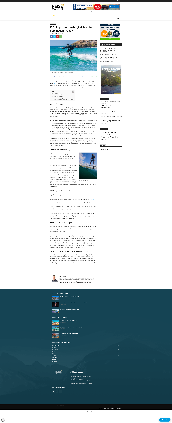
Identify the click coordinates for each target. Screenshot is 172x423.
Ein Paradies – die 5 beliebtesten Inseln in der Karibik (71, 327)
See (108, 137)
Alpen (102, 132)
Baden (113, 132)
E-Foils (55, 83)
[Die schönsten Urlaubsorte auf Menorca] (55, 335)
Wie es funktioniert (56, 93)
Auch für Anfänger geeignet (58, 98)
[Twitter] (121, 1)
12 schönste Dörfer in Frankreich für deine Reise (111, 116)
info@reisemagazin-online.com (77, 385)
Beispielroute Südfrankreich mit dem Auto (110, 111)
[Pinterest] (57, 36)
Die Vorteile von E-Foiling (57, 95)
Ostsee (104, 137)
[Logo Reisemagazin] (61, 7)
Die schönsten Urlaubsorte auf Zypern (68, 320)
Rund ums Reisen (56, 22)
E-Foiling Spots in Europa (57, 96)
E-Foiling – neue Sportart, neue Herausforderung (63, 99)
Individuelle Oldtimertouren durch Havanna (59, 270)
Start (51, 22)
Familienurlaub (105, 134)
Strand (113, 137)
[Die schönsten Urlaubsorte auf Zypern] (55, 322)
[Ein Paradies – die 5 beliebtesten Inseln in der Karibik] (55, 328)
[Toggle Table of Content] (72, 91)
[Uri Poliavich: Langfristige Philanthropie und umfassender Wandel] (55, 304)
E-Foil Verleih (87, 215)
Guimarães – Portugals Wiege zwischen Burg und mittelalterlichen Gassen (110, 121)
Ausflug (107, 132)
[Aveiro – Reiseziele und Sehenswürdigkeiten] (55, 298)
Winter (109, 139)
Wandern (104, 139)
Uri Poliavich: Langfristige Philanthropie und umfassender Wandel (110, 106)
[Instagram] (119, 1)
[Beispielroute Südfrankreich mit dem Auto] (55, 311)
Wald (117, 137)
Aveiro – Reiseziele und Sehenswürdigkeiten (110, 101)
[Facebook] (117, 1)
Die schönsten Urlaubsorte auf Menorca (69, 333)
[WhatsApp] (60, 36)
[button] (118, 18)
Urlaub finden (164, 420)
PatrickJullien (54, 33)
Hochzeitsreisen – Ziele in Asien (90, 270)
